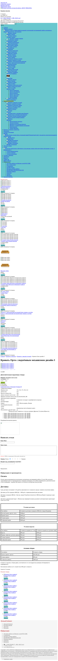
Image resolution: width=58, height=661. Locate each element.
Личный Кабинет (8, 624)
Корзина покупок (5, 5)
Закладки (6, 626)
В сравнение (4, 385)
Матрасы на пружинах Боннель (18, 124)
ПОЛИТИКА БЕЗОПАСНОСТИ (15, 170)
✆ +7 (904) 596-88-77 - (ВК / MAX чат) (10, 18)
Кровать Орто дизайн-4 (10, 604)
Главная (3, 356)
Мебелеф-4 (3, 215)
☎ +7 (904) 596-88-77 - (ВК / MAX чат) (14, 644)
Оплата (8, 174)
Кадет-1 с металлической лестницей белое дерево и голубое (16, 313)
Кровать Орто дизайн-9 (10, 575)
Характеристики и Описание (8, 386)
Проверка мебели (11, 171)
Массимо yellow (5, 270)
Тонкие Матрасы (14, 128)
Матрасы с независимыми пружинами (19, 125)
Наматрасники (13, 127)
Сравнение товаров (6, 4)
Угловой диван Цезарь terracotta (9, 241)
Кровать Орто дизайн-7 (10, 587)
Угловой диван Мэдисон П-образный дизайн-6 (13, 284)
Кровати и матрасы (11, 356)
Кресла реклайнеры (15, 91)
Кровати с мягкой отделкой (24, 356)
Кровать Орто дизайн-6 (10, 592)
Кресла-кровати (14, 93)
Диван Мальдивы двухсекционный (10, 335)
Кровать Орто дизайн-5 (10, 598)
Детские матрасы (14, 123)
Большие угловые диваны (16, 38)
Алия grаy (3, 227)
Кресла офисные (14, 95)
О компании (10, 166)
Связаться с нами (8, 659)
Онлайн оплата (10, 167)
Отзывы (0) (19, 386)
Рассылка (6, 628)
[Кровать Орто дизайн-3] (7, 363)
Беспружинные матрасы (16, 121)
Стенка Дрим (4, 293)
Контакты (9, 175)
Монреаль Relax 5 (5, 187)
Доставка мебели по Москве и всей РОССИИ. (19, 163)
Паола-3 (3, 322)
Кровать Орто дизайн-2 (10, 609)
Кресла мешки (13, 97)
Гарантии (9, 173)
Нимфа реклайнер (5, 201)
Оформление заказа (6, 6)
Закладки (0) (4, 2)
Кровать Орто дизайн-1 (10, 615)
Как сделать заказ (11, 164)
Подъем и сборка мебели (13, 168)
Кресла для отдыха (14, 94)
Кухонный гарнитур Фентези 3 (9, 305)
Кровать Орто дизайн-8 (10, 581)
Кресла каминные (14, 90)
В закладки (3, 384)
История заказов (8, 625)
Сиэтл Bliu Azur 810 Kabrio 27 (8, 349)
